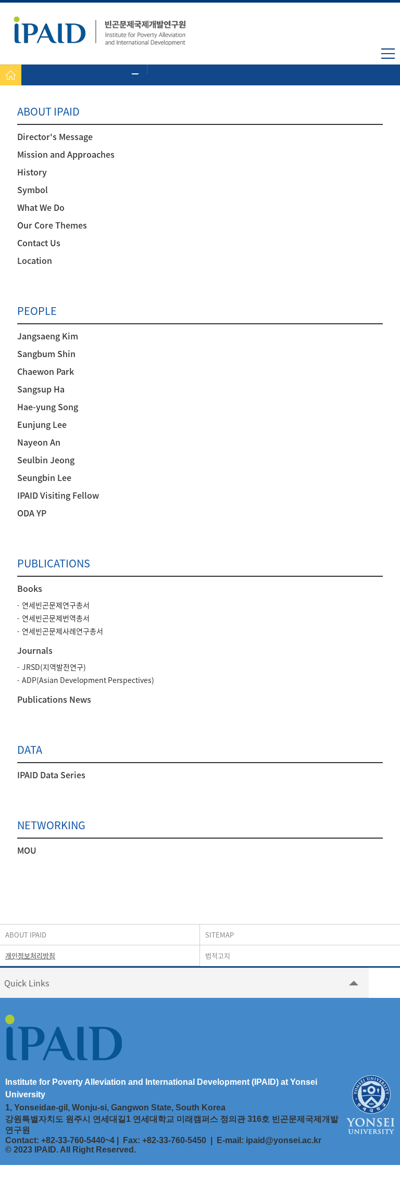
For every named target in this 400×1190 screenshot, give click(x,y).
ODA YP (31, 513)
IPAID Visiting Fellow (58, 495)
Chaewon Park (45, 371)
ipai (253, 1140)
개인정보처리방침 (30, 955)
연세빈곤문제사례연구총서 (62, 631)
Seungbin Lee (44, 477)
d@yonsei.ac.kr (290, 1140)
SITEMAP (219, 935)
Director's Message (55, 136)
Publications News (54, 699)
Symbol (32, 189)
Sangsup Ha (41, 389)
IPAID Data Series (51, 774)
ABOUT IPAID (25, 935)
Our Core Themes (52, 225)
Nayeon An (38, 442)
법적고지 (217, 955)
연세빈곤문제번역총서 (56, 618)
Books (29, 588)
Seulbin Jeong (45, 459)
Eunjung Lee (42, 424)
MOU (26, 850)
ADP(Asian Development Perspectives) (88, 680)
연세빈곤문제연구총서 (56, 605)
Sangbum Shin (46, 353)
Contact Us (38, 242)
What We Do (41, 207)
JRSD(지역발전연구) (54, 667)
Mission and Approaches (66, 154)
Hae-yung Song (47, 406)
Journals (35, 650)
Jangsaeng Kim (47, 336)
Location (34, 260)
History (32, 172)
